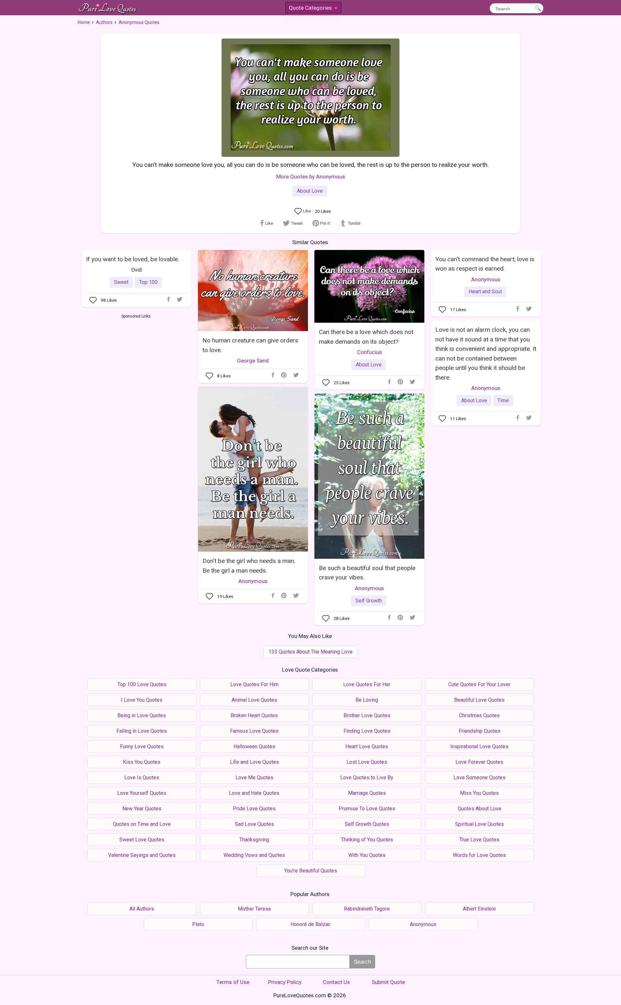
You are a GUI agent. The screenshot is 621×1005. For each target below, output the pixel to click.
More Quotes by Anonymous (310, 176)
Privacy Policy (284, 982)
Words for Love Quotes (479, 855)
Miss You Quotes (479, 793)
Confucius (369, 352)
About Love (310, 191)
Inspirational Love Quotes (479, 746)
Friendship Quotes (479, 731)
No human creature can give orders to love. (250, 345)
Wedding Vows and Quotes (254, 855)
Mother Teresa (254, 909)
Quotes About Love (479, 808)
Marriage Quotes (367, 793)
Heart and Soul (485, 291)
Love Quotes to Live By (366, 777)
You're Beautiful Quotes (310, 871)
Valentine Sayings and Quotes (142, 855)
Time (503, 400)
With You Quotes (367, 855)
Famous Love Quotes (254, 731)
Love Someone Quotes (479, 777)
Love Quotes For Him (254, 684)
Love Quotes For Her (366, 684)
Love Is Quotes (141, 777)
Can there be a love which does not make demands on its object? (366, 336)
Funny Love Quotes (142, 746)
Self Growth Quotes (367, 824)
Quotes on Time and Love (142, 824)
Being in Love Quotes (141, 715)
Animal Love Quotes (254, 700)
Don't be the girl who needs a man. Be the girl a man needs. (248, 565)
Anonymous (485, 279)
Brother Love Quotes (366, 715)
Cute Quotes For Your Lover (479, 684)
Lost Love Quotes (366, 762)
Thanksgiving (254, 840)
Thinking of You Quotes (367, 840)
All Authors (141, 909)
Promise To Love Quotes (367, 808)
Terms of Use (232, 982)
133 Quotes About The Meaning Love (310, 652)
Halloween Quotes (254, 746)
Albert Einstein (479, 909)
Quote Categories (313, 9)
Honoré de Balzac (310, 924)
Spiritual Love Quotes (479, 824)
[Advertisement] (136, 367)
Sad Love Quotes (254, 824)
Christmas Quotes (479, 715)
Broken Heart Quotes (254, 715)
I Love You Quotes (141, 700)
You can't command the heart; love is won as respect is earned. (484, 263)
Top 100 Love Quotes (141, 684)
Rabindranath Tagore (367, 909)
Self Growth (368, 601)
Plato (198, 924)
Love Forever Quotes (479, 762)
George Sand (253, 360)
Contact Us (336, 982)
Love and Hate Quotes (254, 793)
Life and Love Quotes (254, 762)
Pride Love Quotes (254, 808)
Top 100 (148, 282)
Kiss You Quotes (141, 762)
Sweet (121, 282)
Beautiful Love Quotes (479, 700)
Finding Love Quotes (366, 731)
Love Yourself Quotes (141, 793)
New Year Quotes (141, 808)
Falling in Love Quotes (141, 731)
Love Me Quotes (254, 777)
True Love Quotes (479, 840)
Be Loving (366, 700)
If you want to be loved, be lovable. (132, 259)
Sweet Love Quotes (141, 840)
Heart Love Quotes (366, 746)
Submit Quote (388, 982)
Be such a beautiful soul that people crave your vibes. (367, 572)
